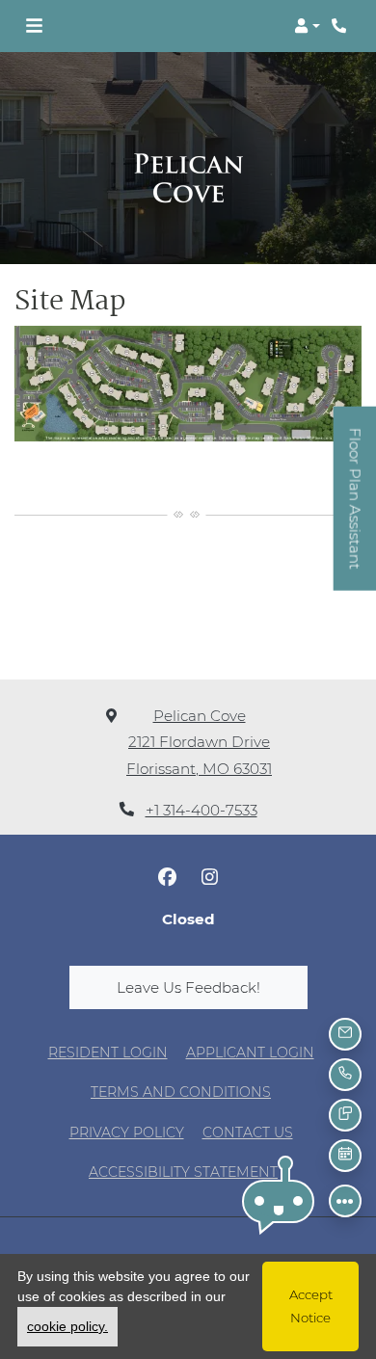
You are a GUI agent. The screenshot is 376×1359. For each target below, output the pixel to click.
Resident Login (108, 1052)
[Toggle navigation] (34, 26)
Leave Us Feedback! (212, 987)
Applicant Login (250, 1052)
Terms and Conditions (181, 1091)
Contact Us (247, 1132)
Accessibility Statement (183, 1171)
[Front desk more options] (345, 1201)
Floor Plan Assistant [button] (355, 508)
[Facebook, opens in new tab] (167, 877)
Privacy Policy (126, 1132)
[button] (307, 26)
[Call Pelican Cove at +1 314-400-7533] (341, 26)
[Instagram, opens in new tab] (209, 877)
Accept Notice (311, 1306)
